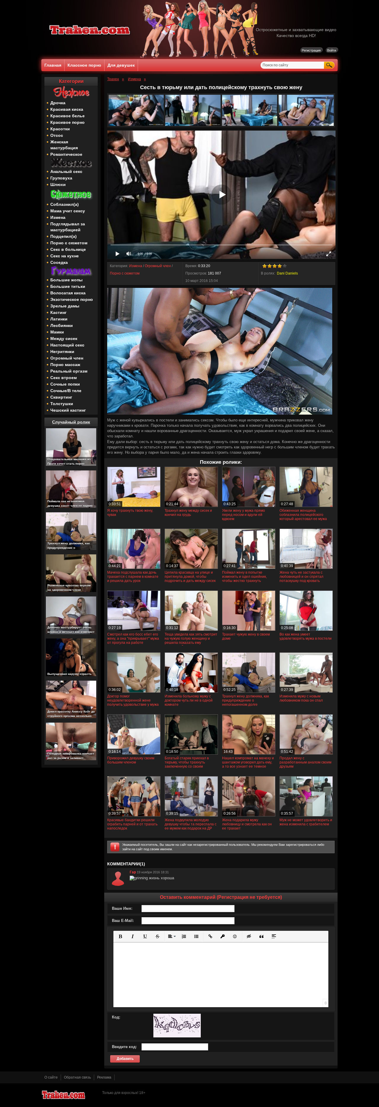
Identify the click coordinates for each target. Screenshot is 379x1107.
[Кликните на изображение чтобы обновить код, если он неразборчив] (177, 1036)
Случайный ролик (71, 422)
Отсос (56, 135)
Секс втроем (63, 377)
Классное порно (84, 65)
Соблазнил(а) (64, 204)
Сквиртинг (61, 397)
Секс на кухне (64, 256)
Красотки (60, 128)
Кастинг (58, 312)
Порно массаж (65, 364)
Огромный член (66, 358)
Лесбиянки (61, 325)
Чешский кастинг (68, 410)
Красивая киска (66, 109)
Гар (133, 872)
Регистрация (311, 50)
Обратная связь (77, 1077)
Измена (57, 217)
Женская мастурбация (64, 144)
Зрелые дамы (64, 306)
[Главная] (90, 35)
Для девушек (121, 65)
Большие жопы (66, 279)
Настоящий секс (67, 345)
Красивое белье (67, 115)
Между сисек (63, 338)
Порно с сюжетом (68, 242)
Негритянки (62, 351)
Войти (331, 50)
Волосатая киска (68, 293)
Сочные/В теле (65, 390)
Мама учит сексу (67, 210)
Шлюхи (58, 184)
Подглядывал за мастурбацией (67, 227)
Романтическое (66, 154)
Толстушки (61, 403)
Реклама (104, 1077)
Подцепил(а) (63, 236)
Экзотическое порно (71, 299)
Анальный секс (66, 171)
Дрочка (57, 102)
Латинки (59, 319)
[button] (120, 936)
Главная (52, 65)
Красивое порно (67, 122)
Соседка (59, 262)
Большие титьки (67, 286)
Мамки (57, 332)
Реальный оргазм (68, 371)
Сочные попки (65, 384)
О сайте (51, 1077)
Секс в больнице (68, 249)
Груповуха (61, 178)
